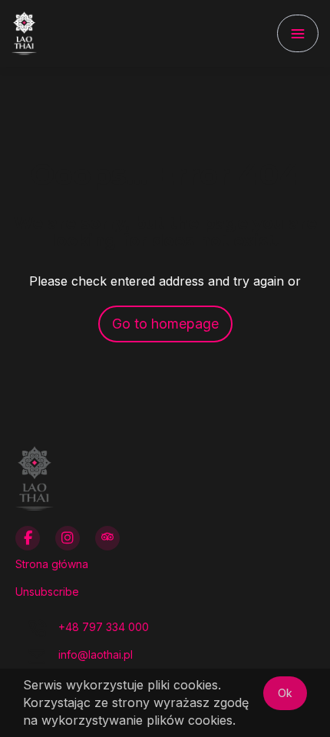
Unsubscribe (47, 591)
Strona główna (51, 563)
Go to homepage (165, 324)
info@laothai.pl (95, 654)
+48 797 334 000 (103, 626)
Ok (285, 692)
